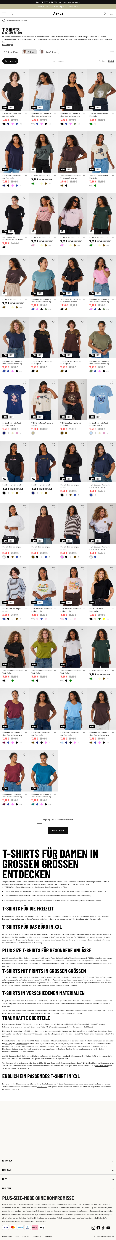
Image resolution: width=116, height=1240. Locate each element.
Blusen (14, 1031)
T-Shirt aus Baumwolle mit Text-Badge (12, 671)
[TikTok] (103, 1227)
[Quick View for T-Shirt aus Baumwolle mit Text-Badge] (25, 670)
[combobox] (58, 21)
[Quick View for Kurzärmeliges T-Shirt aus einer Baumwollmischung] (54, 113)
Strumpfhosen (21, 1043)
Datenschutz (7, 1236)
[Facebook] (98, 1227)
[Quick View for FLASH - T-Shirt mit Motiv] (25, 485)
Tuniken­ (11, 1040)
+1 (78, 495)
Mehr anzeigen (7, 44)
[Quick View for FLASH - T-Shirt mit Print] (54, 175)
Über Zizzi (6, 1188)
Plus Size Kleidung (102, 1065)
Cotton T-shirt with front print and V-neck (11, 424)
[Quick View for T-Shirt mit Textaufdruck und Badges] (54, 423)
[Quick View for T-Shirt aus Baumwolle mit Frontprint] (83, 423)
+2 (20, 433)
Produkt (102, 61)
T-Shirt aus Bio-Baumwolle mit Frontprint (41, 609)
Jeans (70, 39)
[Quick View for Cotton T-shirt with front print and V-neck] (25, 423)
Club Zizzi (6, 1170)
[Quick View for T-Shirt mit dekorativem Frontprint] (112, 113)
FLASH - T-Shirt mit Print (40, 175)
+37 (107, 618)
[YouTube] (108, 1227)
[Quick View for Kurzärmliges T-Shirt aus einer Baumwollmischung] (25, 794)
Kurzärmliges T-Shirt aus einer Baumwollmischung (12, 795)
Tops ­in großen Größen (65, 1056)
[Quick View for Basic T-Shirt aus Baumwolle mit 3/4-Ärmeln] (25, 237)
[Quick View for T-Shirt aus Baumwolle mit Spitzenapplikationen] (83, 175)
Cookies (26, 1236)
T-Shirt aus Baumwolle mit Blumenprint (41, 362)
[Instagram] (93, 1227)
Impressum (37, 1236)
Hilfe (4, 1179)
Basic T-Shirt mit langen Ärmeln (69, 486)
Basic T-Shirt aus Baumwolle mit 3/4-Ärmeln (12, 238)
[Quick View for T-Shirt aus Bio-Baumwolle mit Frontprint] (54, 608)
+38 (49, 123)
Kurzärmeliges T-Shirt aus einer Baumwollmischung (41, 114)
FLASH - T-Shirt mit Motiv (12, 485)
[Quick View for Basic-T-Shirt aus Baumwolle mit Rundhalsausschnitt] (112, 608)
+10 (20, 123)
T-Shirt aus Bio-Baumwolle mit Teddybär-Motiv (99, 486)
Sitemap (48, 1236)
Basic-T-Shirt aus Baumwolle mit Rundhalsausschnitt (97, 609)
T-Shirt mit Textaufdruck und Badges (42, 424)
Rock (57, 940)
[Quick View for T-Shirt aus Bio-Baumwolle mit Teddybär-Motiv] (112, 485)
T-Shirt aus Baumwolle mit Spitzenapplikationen (70, 176)
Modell (111, 61)
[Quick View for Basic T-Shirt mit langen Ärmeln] (83, 485)
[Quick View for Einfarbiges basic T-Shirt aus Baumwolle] (25, 113)
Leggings (8, 1043)
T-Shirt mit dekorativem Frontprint (98, 114)
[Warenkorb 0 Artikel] (111, 13)
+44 (49, 183)
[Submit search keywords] (3, 20)
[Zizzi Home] (58, 13)
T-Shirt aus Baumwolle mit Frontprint (70, 424)
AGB (17, 1236)
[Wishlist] (24, 73)
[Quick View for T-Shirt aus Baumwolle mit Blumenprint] (54, 361)
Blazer (18, 940)
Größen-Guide (42, 1086)
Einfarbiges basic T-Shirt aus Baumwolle (11, 114)
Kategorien (7, 1160)
